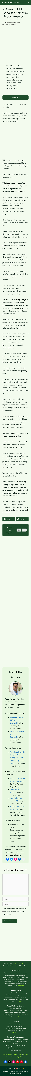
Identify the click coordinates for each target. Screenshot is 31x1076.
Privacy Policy (7, 1054)
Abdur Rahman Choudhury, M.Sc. (17, 20)
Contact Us (15, 1032)
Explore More (15, 97)
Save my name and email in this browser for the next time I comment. (15, 911)
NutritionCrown (10, 2)
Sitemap (22, 1057)
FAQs (23, 963)
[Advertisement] (15, 43)
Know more (21, 1017)
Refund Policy (15, 1057)
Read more (21, 985)
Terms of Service (17, 1054)
